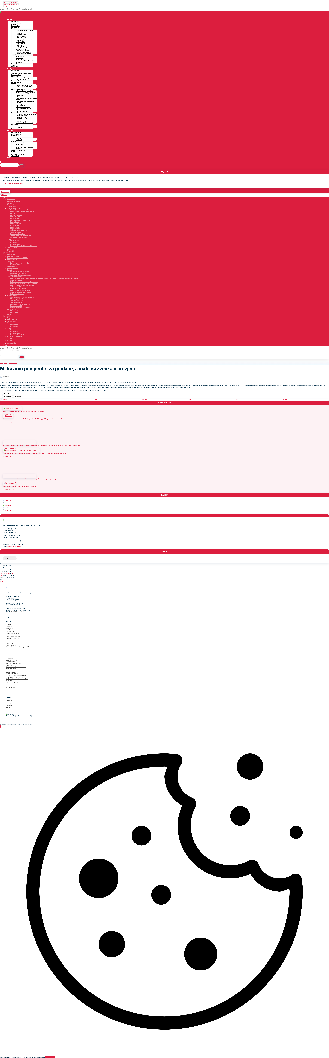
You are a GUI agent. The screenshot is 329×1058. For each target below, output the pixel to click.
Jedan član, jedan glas (13, 633)
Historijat (9, 626)
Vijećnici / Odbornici (12, 682)
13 (7, 573)
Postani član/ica (10, 687)
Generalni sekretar (12, 660)
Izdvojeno (17, 396)
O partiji (8, 625)
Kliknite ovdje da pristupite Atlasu (13, 183)
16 (13, 573)
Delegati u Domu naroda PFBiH (16, 675)
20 (7, 576)
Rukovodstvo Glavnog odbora (16, 667)
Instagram (8, 510)
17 (1, 576)
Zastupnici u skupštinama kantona (17, 679)
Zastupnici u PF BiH (12, 674)
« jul (1, 582)
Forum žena (10, 643)
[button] (4, 9)
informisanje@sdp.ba (14, 546)
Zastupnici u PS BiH (12, 672)
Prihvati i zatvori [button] (50, 1057)
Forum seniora (11, 645)
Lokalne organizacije (12, 638)
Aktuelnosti (7, 396)
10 (1, 573)
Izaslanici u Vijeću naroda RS (15, 677)
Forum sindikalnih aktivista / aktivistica (18, 647)
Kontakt (8, 635)
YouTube (8, 505)
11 (3, 573)
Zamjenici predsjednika (13, 663)
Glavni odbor (10, 665)
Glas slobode (10, 631)
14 (9, 573)
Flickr (7, 508)
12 (5, 573)
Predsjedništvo (10, 662)
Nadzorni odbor (11, 668)
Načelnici (9, 680)
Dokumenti (9, 628)
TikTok (8, 707)
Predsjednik (9, 658)
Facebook (8, 500)
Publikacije (9, 630)
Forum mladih (10, 642)
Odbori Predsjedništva (13, 637)
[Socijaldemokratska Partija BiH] (3, 12)
